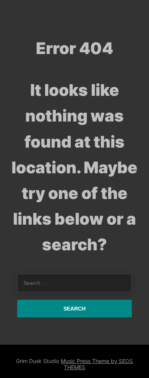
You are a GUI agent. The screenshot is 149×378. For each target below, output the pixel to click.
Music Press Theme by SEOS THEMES (97, 364)
